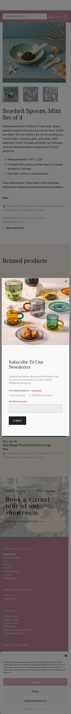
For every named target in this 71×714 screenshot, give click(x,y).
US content (18, 395)
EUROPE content (42, 395)
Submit (17, 420)
